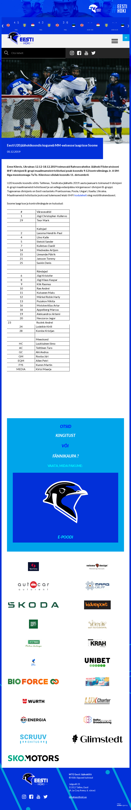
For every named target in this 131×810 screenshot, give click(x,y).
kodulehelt (80, 195)
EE (126, 37)
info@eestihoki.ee (78, 797)
